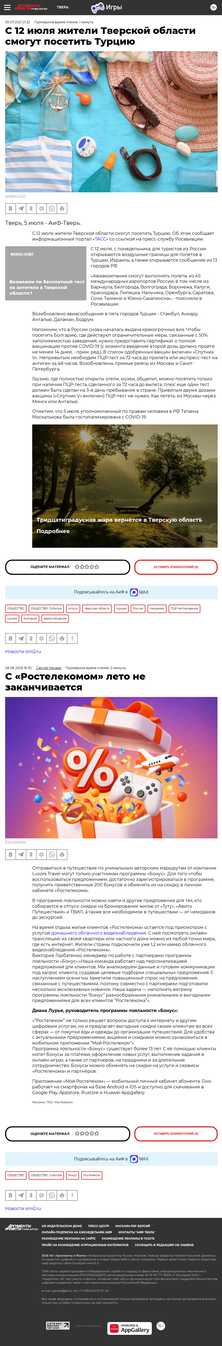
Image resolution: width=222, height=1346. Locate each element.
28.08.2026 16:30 (18, 668)
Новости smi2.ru (23, 651)
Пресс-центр (98, 1226)
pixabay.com (15, 196)
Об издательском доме (62, 1226)
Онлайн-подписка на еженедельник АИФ (77, 1232)
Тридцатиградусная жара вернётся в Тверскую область (119, 520)
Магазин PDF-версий (132, 1226)
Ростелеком (15, 842)
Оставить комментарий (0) (176, 567)
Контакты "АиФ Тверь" (136, 1232)
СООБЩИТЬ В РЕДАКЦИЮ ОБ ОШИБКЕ (164, 1245)
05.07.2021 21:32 (17, 22)
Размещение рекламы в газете (128, 1238)
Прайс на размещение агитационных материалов (85, 1245)
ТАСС (100, 239)
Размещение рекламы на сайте (69, 1238)
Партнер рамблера (88, 1325)
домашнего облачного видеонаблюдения (98, 933)
